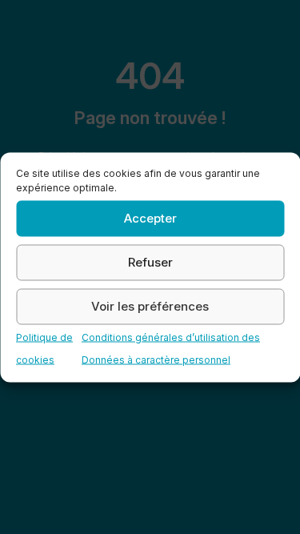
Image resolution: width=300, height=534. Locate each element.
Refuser (150, 262)
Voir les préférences (150, 306)
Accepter (150, 218)
